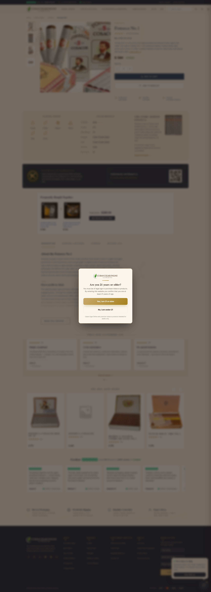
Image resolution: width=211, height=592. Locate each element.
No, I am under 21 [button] (105, 310)
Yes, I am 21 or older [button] (105, 301)
